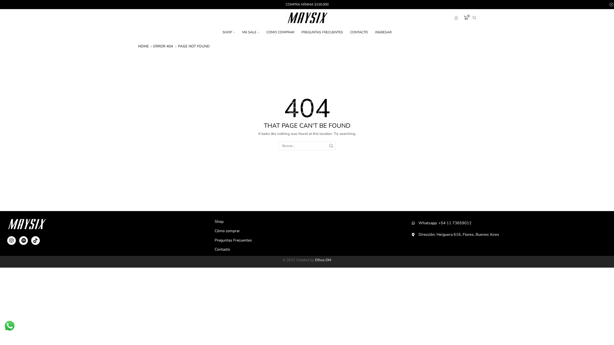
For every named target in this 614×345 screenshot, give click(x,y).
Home (143, 46)
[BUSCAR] (331, 145)
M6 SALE (249, 32)
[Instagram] (11, 240)
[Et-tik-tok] (35, 240)
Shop (227, 32)
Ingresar (383, 32)
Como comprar (280, 32)
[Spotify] (23, 240)
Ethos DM (323, 260)
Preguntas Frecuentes (322, 32)
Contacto (359, 32)
